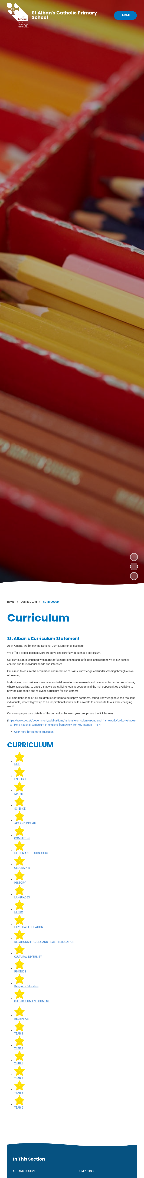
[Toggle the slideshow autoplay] (134, 576)
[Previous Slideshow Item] (134, 566)
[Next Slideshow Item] (134, 557)
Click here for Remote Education (34, 731)
